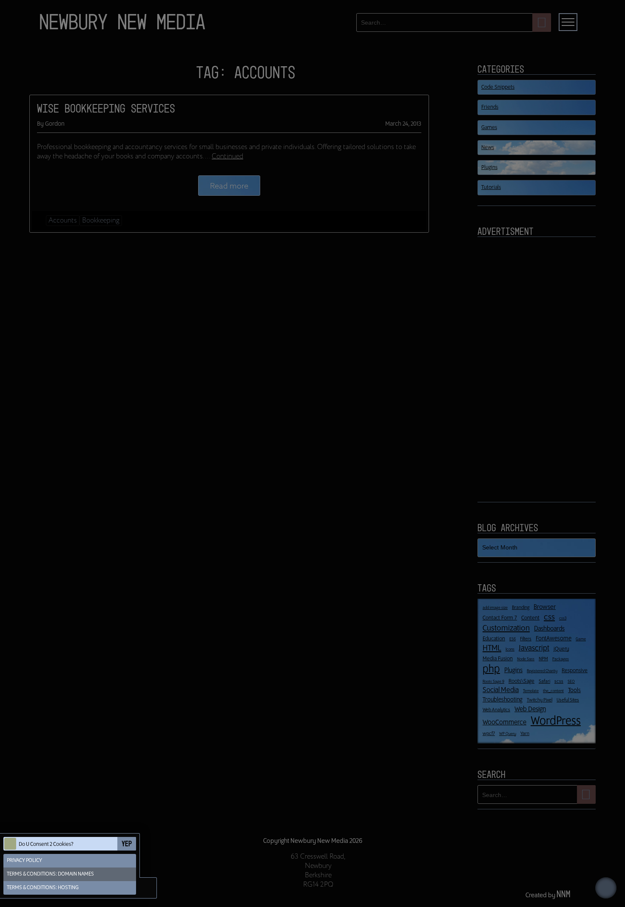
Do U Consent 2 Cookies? (46, 844)
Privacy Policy (24, 860)
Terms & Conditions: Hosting (43, 887)
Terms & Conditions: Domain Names (50, 874)
